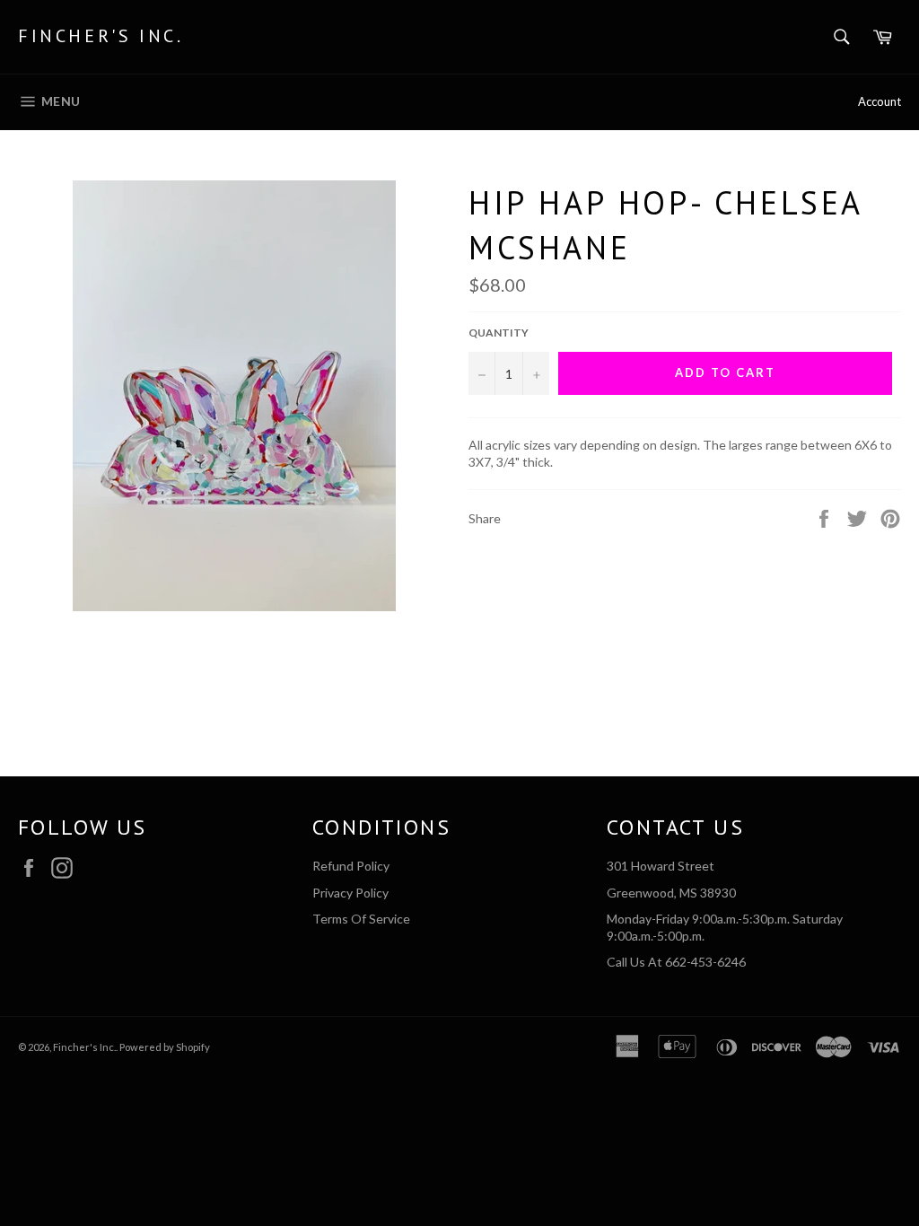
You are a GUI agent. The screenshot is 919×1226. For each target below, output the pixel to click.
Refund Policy (350, 865)
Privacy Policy (350, 892)
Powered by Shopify (164, 1047)
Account (879, 101)
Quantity (498, 332)
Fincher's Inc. (100, 36)
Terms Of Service (361, 918)
